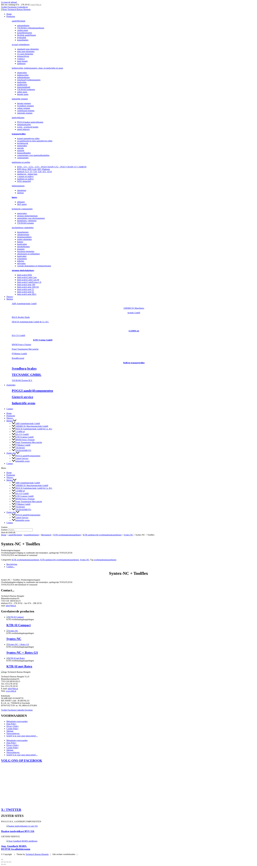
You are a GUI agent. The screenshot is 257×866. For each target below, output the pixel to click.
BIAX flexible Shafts (21, 317)
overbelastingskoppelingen (105, 560)
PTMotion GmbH (19, 354)
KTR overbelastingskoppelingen (67, 535)
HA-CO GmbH (18, 335)
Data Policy (11, 724)
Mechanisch (46, 535)
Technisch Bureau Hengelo (37, 854)
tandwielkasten (18, 117)
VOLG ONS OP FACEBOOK (21, 760)
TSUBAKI (20, 448)
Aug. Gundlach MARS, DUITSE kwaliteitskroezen (15, 847)
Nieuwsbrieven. (13, 733)
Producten (10, 16)
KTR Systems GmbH (42, 340)
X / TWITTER (11, 809)
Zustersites (10, 385)
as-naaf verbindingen (20, 44)
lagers (14, 197)
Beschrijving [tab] (11, 564)
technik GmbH (134, 313)
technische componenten (22, 209)
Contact (9, 409)
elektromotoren (18, 186)
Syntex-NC (128, 535)
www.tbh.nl (11, 691)
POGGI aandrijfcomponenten (32, 390)
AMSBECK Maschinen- (133, 308)
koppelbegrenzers (31, 535)
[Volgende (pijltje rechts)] (5, 864)
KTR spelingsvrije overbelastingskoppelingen (102, 535)
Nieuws (9, 296)
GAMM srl (20, 432)
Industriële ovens (23, 403)
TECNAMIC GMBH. (26, 374)
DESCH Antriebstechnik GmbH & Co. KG (30, 322)
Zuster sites (11, 453)
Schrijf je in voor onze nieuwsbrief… (22, 736)
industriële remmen (20, 99)
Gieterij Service (21, 458)
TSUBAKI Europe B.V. (22, 380)
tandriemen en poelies (21, 162)
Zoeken (4, 530)
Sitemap (9, 731)
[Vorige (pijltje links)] (2, 864)
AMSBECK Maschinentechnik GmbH (31, 426)
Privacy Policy (12, 726)
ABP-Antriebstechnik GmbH (24, 303)
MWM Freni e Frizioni (21, 344)
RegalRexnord (18, 358)
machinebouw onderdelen (23, 227)
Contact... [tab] (10, 567)
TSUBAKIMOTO (23, 450)
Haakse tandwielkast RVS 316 (17, 831)
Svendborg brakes (24, 368)
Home (9, 14)
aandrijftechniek (18, 21)
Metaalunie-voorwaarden (17, 721)
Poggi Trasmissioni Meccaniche (25, 349)
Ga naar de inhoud (9, 2)
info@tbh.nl (36, 4)
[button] (14, 421)
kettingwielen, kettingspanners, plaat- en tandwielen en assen (37, 68)
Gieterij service (22, 397)
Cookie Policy (12, 728)
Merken (9, 299)
